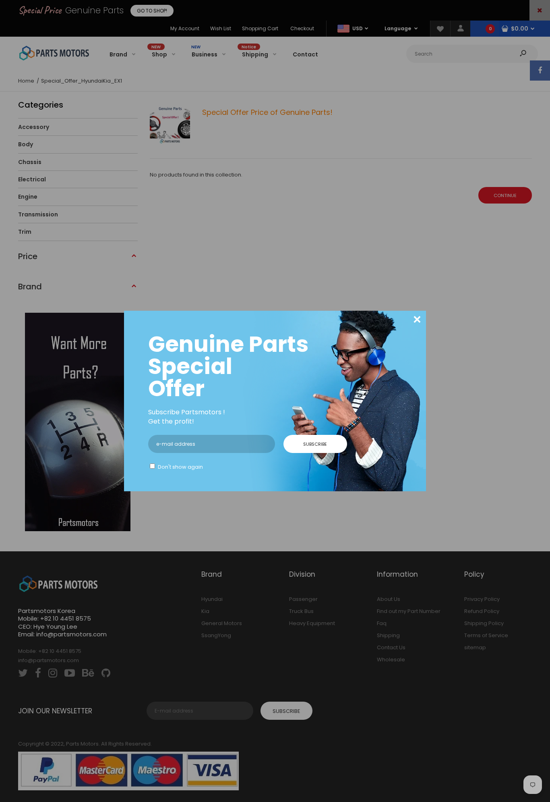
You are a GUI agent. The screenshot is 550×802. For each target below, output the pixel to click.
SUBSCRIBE (315, 444)
